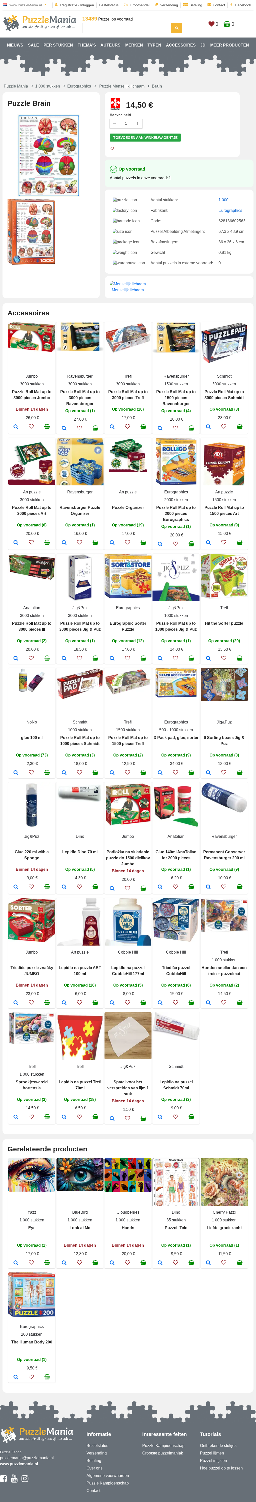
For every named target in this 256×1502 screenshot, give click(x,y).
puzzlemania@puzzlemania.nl (27, 1458)
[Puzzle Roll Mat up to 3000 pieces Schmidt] (208, 427)
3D (203, 45)
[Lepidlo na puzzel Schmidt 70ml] (160, 1117)
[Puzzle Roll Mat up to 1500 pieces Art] (208, 543)
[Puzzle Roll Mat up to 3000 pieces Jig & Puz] (64, 658)
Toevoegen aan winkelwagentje (145, 138)
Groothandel (140, 5)
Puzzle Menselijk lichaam (121, 86)
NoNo (31, 722)
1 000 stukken (47, 86)
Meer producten (229, 45)
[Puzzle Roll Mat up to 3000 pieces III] (16, 658)
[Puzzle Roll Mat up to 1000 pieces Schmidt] (64, 773)
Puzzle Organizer (128, 507)
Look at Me (80, 1228)
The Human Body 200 (31, 1342)
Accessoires (181, 45)
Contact (219, 5)
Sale (33, 45)
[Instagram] (25, 1481)
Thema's (87, 45)
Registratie (68, 5)
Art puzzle (32, 492)
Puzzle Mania (16, 86)
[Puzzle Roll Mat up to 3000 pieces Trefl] (112, 427)
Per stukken (58, 45)
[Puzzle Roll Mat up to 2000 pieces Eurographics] (160, 544)
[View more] (31, 350)
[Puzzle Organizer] (112, 543)
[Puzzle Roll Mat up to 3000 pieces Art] (16, 543)
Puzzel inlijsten (213, 1460)
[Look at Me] (64, 1263)
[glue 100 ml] (16, 773)
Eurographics (79, 86)
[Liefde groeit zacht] (208, 1263)
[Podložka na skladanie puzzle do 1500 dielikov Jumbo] (112, 889)
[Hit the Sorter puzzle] (208, 658)
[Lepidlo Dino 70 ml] (64, 887)
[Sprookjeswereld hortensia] (16, 1117)
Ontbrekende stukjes (218, 1445)
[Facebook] (3, 1481)
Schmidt (224, 376)
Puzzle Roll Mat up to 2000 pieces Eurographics (176, 513)
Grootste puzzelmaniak (162, 1453)
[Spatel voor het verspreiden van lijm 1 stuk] (112, 1119)
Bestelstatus (108, 5)
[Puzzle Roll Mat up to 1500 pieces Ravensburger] (160, 428)
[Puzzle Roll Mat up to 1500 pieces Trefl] (112, 773)
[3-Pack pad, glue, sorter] (160, 773)
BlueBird (80, 1212)
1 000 (223, 200)
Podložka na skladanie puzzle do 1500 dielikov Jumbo (128, 858)
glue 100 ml (31, 737)
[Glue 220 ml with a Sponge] (16, 887)
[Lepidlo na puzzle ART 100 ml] (64, 1003)
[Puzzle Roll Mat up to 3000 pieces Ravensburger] (64, 428)
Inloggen (87, 5)
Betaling (196, 5)
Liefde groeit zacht (224, 1228)
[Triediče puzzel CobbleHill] (160, 1003)
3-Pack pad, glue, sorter (176, 737)
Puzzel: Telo (176, 1228)
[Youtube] (14, 1481)
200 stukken (31, 1334)
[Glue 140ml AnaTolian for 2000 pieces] (160, 887)
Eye (32, 1228)
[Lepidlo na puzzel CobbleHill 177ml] (112, 1003)
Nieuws (15, 45)
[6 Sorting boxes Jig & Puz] (208, 773)
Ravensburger (79, 376)
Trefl (128, 376)
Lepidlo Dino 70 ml (80, 852)
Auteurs (110, 45)
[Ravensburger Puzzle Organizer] (64, 543)
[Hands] (112, 1263)
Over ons (94, 1468)
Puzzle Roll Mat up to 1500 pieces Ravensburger (176, 398)
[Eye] (16, 1263)
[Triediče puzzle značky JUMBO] (16, 1003)
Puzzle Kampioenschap (107, 1483)
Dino (80, 836)
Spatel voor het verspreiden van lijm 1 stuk (128, 1088)
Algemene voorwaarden (107, 1475)
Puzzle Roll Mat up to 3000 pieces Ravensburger (80, 398)
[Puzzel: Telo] (160, 1263)
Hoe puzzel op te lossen (221, 1468)
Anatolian (31, 608)
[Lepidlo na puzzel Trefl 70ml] (64, 1117)
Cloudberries (128, 1212)
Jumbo (32, 376)
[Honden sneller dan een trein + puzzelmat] (208, 1003)
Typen (154, 45)
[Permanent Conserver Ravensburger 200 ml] (208, 887)
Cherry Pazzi (224, 1212)
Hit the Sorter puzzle (224, 623)
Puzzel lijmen (212, 1453)
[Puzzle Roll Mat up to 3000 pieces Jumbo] (16, 427)
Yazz (32, 1212)
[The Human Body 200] (16, 1377)
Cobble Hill (128, 952)
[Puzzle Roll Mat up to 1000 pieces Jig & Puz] (160, 658)
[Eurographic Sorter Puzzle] (112, 658)
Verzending (169, 5)
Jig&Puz (80, 608)
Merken (134, 45)
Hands (128, 1228)
